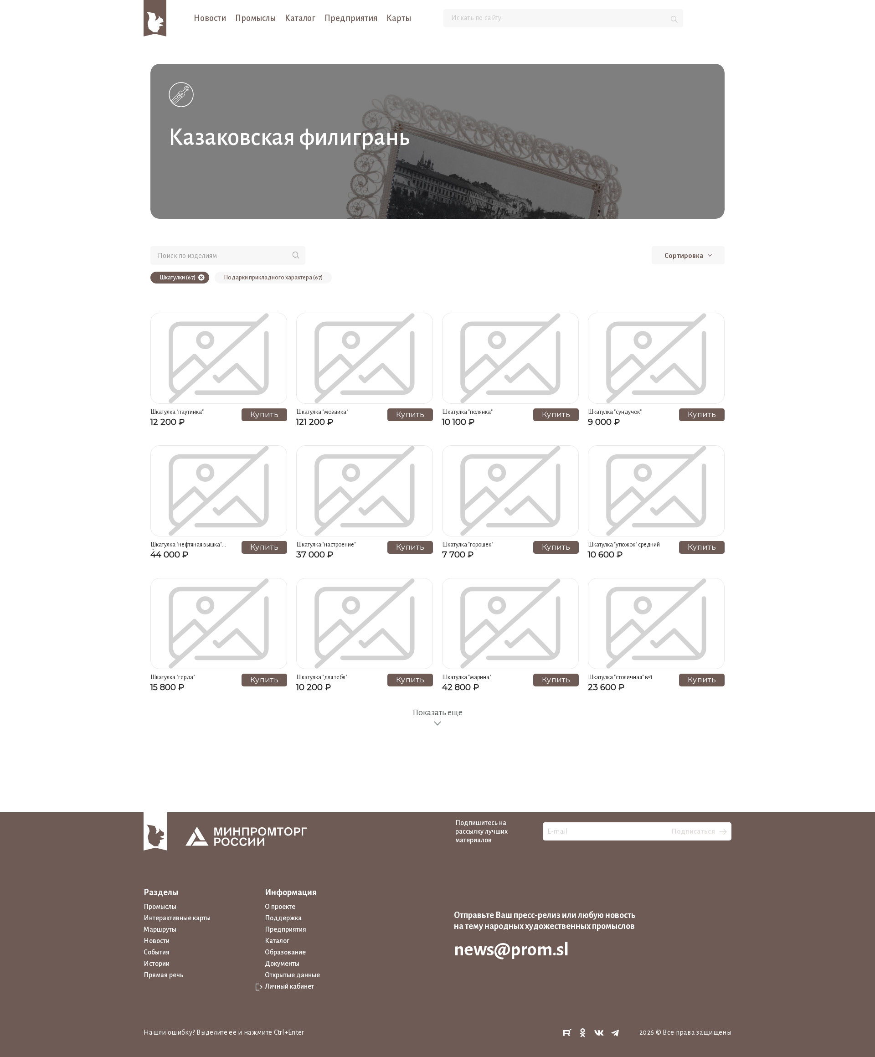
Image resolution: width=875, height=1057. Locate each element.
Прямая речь (163, 975)
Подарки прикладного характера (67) (273, 277)
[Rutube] (567, 1033)
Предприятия (350, 18)
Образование (285, 952)
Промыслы (255, 18)
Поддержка (283, 918)
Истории (157, 963)
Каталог (300, 18)
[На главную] (155, 18)
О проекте (280, 906)
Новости (210, 18)
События (157, 952)
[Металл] (181, 94)
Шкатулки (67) (178, 277)
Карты (398, 18)
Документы (282, 963)
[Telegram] (615, 1033)
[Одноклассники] (583, 1033)
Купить (264, 414)
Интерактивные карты (177, 918)
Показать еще (437, 712)
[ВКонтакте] (599, 1033)
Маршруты (160, 929)
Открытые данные (292, 975)
